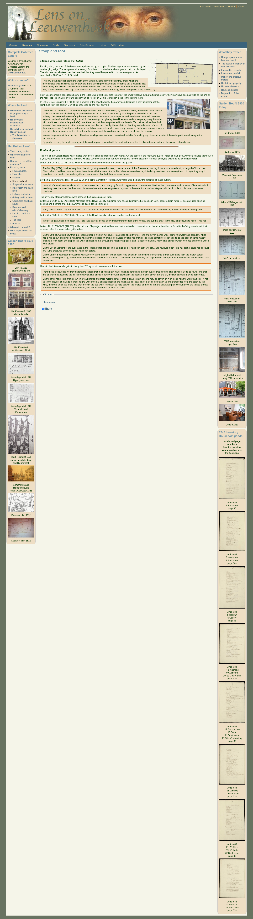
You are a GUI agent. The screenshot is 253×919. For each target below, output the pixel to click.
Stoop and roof (19, 181)
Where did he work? (20, 227)
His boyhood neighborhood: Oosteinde (17, 122)
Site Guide (205, 6)
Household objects (230, 86)
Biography (27, 45)
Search (231, 6)
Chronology (42, 45)
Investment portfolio (231, 73)
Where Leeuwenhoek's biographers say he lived (21, 113)
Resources (219, 6)
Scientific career (87, 45)
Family (56, 45)
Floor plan (17, 174)
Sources (48, 294)
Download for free (16, 72)
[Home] (94, 22)
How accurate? (19, 171)
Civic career (69, 45)
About (241, 6)
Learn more (49, 302)
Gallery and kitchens (22, 197)
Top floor (16, 220)
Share (48, 309)
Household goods (229, 90)
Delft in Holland (118, 45)
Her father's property (231, 83)
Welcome (13, 45)
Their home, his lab (19, 151)
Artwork (16, 223)
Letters (102, 45)
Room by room (17, 167)
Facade (16, 177)
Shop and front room (22, 184)
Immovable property (231, 70)
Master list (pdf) (16, 85)
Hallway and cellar (21, 194)
